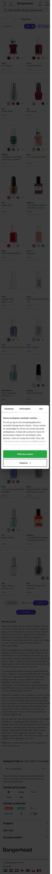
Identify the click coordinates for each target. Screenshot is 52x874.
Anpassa (23, 463)
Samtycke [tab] (9, 408)
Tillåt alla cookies (25, 454)
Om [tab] (41, 408)
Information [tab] (24, 408)
